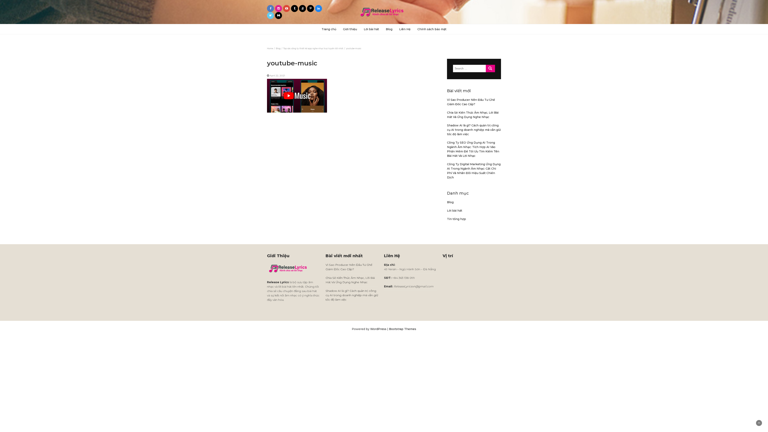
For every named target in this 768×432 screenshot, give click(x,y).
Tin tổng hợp (456, 219)
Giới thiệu (350, 29)
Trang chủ (329, 29)
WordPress (378, 329)
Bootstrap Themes (402, 329)
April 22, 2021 (277, 75)
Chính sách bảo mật (431, 29)
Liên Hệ (405, 29)
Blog (389, 29)
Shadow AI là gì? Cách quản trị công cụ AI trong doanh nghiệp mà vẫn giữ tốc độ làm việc (474, 130)
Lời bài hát (371, 29)
